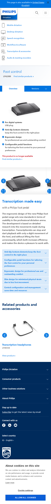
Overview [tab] (13, 88)
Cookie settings (25, 490)
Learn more (9, 483)
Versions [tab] (35, 88)
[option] (23, 180)
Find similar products (23, 76)
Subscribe (6, 412)
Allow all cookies (25, 498)
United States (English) (32, 4)
